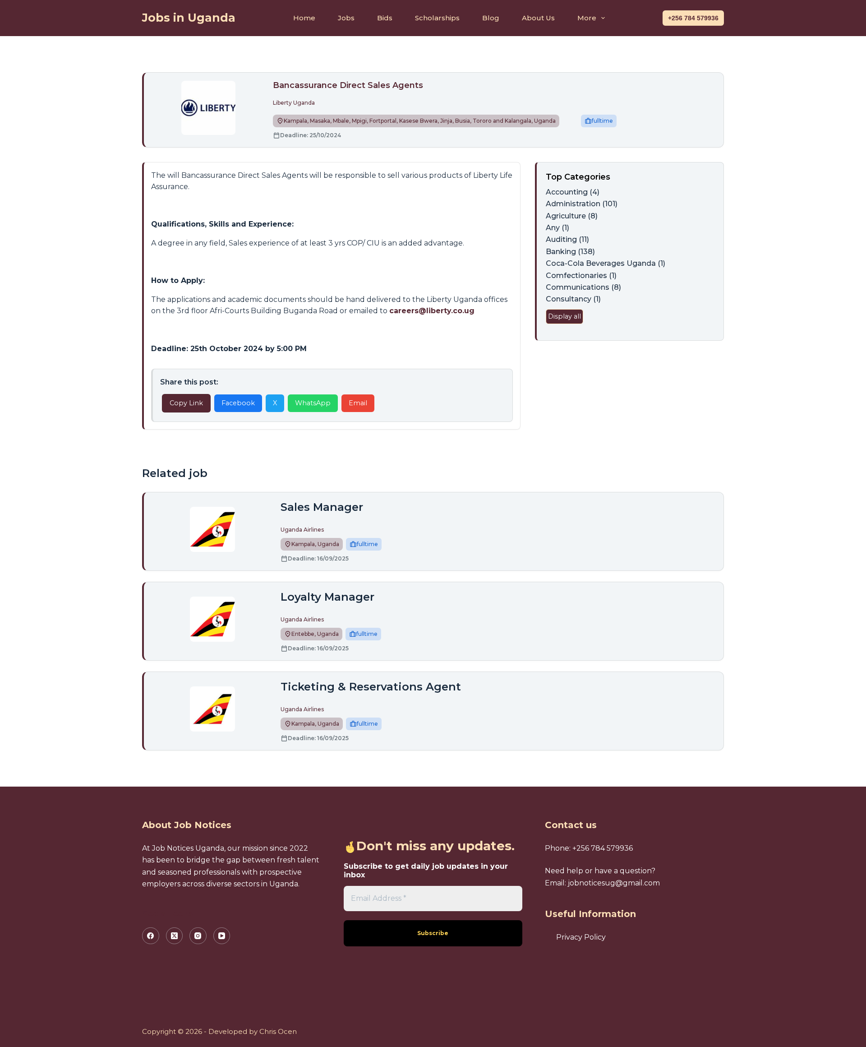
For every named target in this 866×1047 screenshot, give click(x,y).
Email (358, 403)
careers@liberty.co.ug (431, 310)
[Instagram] (198, 936)
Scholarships (437, 18)
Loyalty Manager (327, 596)
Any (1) (557, 227)
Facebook (238, 403)
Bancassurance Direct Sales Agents (348, 85)
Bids (384, 18)
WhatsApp (313, 403)
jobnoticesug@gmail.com (614, 883)
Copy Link (186, 403)
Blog (490, 18)
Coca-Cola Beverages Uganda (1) (605, 263)
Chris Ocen (278, 1031)
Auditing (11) (567, 239)
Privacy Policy (581, 937)
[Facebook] (150, 936)
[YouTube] (221, 936)
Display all (564, 316)
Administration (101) (581, 203)
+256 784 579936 (693, 18)
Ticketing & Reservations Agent (371, 686)
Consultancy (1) (573, 299)
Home (304, 18)
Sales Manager (322, 507)
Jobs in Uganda (188, 17)
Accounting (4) (572, 192)
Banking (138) (570, 251)
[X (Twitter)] (174, 936)
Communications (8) (583, 287)
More (586, 18)
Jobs (346, 18)
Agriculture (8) (572, 216)
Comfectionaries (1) (581, 275)
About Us (538, 18)
